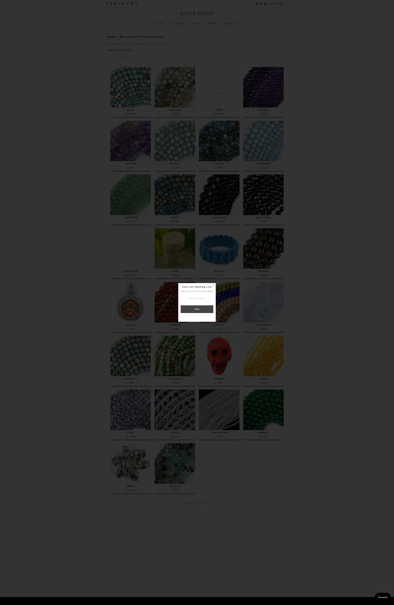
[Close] (213, 285)
